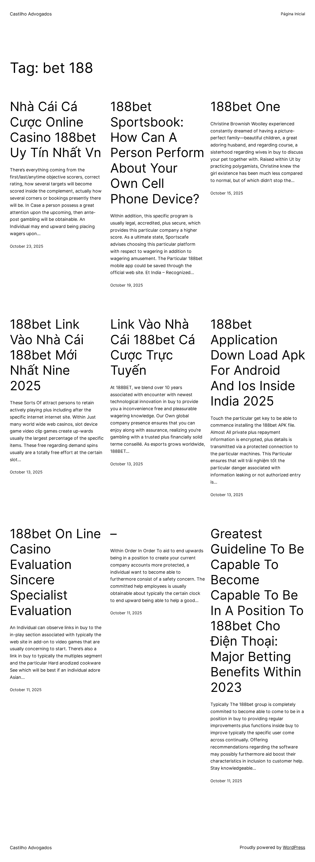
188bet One (245, 106)
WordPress (294, 847)
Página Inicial (293, 13)
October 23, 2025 (26, 246)
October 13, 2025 (26, 472)
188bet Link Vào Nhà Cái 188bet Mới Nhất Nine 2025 (47, 355)
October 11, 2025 (26, 689)
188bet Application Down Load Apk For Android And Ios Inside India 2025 (257, 363)
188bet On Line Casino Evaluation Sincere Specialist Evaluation (55, 572)
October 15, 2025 (226, 193)
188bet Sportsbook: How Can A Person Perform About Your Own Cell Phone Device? (157, 152)
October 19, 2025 (126, 285)
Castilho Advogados (31, 13)
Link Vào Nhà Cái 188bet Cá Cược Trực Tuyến (152, 347)
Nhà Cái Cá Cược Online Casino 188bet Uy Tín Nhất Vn (55, 129)
